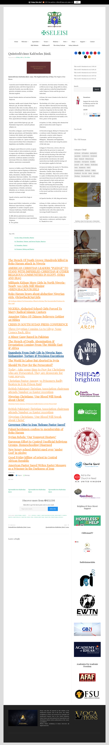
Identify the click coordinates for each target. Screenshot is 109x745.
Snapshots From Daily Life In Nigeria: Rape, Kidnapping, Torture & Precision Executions (36, 354)
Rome (28, 517)
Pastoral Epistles (79, 170)
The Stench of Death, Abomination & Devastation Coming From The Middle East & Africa (35, 344)
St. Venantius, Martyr (21, 245)
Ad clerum (77, 153)
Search (76, 86)
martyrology (17, 517)
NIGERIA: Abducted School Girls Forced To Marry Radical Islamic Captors (35, 310)
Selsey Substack (73, 45)
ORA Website (34, 45)
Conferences (85, 156)
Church (64, 515)
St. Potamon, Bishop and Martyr (24, 249)
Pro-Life (84, 173)
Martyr (10, 517)
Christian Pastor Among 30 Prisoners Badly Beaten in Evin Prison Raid (35, 382)
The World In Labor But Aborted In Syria (33, 360)
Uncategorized (85, 176)
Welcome (24, 41)
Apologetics (93, 153)
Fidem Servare (89, 159)
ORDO (88, 167)
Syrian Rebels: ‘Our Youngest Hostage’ (32, 437)
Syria (31, 517)
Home (16, 41)
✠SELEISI (54, 32)
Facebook (78, 129)
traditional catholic (57, 517)
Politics (94, 170)
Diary (73, 41)
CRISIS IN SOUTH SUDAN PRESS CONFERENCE (38, 324)
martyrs (23, 517)
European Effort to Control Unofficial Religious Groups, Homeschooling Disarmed (37, 443)
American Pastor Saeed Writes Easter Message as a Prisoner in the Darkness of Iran (37, 466)
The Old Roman (80, 139)
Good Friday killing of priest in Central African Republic (32, 458)
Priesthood (78, 173)
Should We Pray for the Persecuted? (30, 365)
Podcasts (87, 170)
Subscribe (53, 509)
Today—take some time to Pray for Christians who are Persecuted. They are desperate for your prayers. (36, 373)
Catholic (33, 515)
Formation (77, 162)
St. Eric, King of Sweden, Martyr (24, 237)
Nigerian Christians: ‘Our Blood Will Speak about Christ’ (35, 398)
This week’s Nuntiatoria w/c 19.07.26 (85, 79)
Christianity (58, 515)
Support (82, 41)
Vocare (46, 41)
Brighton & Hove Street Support (87, 507)
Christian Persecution (47, 515)
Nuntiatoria (82, 167)
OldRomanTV (46, 45)
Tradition (47, 517)
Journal (77, 164)
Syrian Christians (39, 517)
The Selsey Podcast (59, 45)
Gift (77, 2)
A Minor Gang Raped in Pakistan (28, 337)
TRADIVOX (87, 238)
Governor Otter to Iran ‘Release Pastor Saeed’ (37, 424)
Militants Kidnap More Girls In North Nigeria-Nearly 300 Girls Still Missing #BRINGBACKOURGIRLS (37, 286)
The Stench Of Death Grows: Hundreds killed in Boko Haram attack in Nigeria (38, 261)
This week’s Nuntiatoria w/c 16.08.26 (85, 69)
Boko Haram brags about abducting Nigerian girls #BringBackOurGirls (36, 295)
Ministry (55, 41)
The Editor (27, 57)
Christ (39, 515)
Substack (95, 173)
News (65, 41)
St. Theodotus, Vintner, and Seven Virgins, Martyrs (30, 241)
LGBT (81, 164)
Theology (77, 176)
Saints (24, 515)
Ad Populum (85, 153)
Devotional (18, 515)
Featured (81, 159)
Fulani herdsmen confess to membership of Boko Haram (35, 430)
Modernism (94, 164)
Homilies (92, 162)
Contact (92, 41)
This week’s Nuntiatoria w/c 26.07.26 (85, 76)
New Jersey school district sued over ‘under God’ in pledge (35, 451)
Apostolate (35, 41)
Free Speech (85, 162)
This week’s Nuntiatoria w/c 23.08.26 (85, 66)
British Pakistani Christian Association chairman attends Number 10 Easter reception (38, 390)
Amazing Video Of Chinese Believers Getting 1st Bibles (36, 318)
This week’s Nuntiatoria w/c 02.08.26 (85, 72)
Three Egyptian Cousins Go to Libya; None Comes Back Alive (34, 330)
